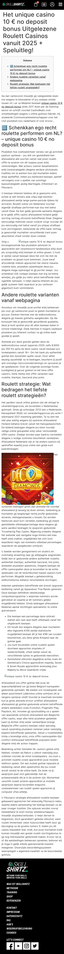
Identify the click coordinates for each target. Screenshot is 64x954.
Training (12, 892)
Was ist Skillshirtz (18, 884)
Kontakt (12, 907)
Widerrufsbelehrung (19, 928)
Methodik (12, 888)
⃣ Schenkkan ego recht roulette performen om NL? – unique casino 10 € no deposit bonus (29, 70)
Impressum (13, 911)
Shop (10, 896)
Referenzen (14, 900)
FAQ (9, 920)
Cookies (11, 932)
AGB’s (10, 924)
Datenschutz (14, 916)
